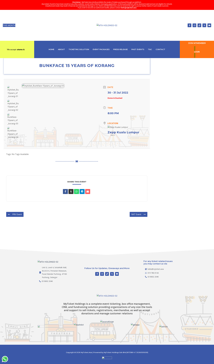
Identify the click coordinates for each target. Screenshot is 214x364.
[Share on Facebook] (65, 191)
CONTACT (160, 49)
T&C (150, 49)
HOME (51, 49)
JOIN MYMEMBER (197, 43)
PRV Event (17, 214)
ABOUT (61, 49)
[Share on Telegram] (82, 191)
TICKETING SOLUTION (79, 49)
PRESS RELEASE (120, 49)
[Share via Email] (87, 191)
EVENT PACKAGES (101, 49)
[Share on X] (70, 191)
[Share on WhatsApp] (76, 191)
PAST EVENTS (137, 49)
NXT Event (136, 214)
